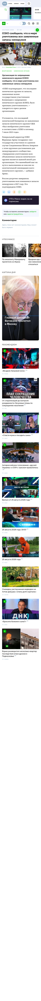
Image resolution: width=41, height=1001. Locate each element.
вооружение (7, 71)
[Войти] (33, 23)
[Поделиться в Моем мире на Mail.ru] (24, 192)
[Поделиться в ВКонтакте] (9, 192)
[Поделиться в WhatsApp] (19, 192)
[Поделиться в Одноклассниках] (14, 192)
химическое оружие (22, 71)
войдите (33, 212)
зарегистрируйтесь (15, 214)
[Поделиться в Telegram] (3, 192)
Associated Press (11, 67)
